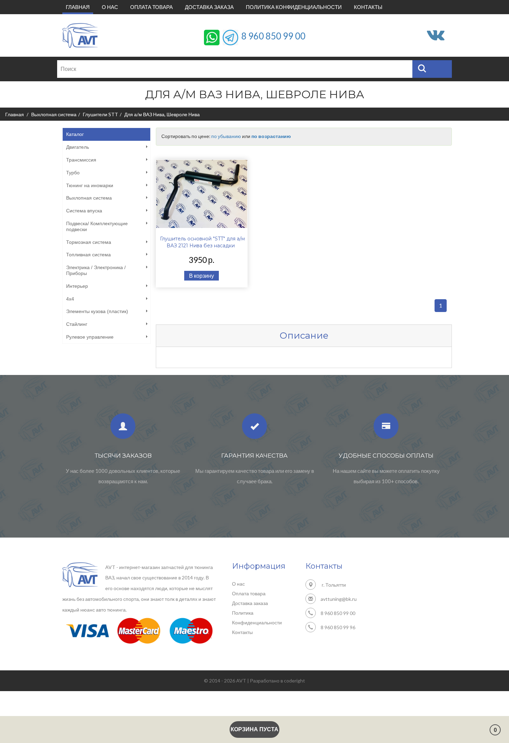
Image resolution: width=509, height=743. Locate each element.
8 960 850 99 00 (273, 35)
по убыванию (226, 136)
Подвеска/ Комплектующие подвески (97, 226)
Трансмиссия (81, 160)
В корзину (201, 275)
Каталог (75, 134)
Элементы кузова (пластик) (97, 311)
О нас (110, 7)
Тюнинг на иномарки (89, 185)
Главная (79, 6)
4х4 (70, 299)
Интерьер (77, 286)
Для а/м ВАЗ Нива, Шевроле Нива (162, 114)
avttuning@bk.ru (339, 599)
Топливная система (88, 254)
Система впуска (84, 210)
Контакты (368, 7)
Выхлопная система (54, 114)
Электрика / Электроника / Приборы (96, 270)
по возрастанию (271, 136)
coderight (294, 681)
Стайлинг (76, 324)
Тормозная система (88, 242)
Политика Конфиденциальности (294, 7)
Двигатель (77, 147)
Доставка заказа (209, 7)
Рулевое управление (90, 337)
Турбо (73, 172)
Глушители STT (100, 114)
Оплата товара (151, 7)
